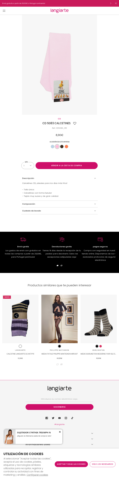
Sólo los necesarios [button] (102, 464)
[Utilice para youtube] (59, 418)
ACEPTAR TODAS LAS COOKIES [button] (71, 464)
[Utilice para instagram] (66, 418)
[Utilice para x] (53, 418)
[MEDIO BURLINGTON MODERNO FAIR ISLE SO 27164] (99, 319)
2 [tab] (61, 266)
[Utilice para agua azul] (52, 146)
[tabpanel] (23, 248)
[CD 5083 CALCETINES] (59, 65)
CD (59, 119)
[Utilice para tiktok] (72, 418)
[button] (75, 123)
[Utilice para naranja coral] (66, 146)
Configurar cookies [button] (37, 475)
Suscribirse (60, 407)
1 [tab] (57, 266)
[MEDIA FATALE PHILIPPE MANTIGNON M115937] (59, 319)
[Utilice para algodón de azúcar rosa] (57, 146)
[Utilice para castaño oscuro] (61, 146)
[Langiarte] (59, 11)
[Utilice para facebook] (46, 418)
